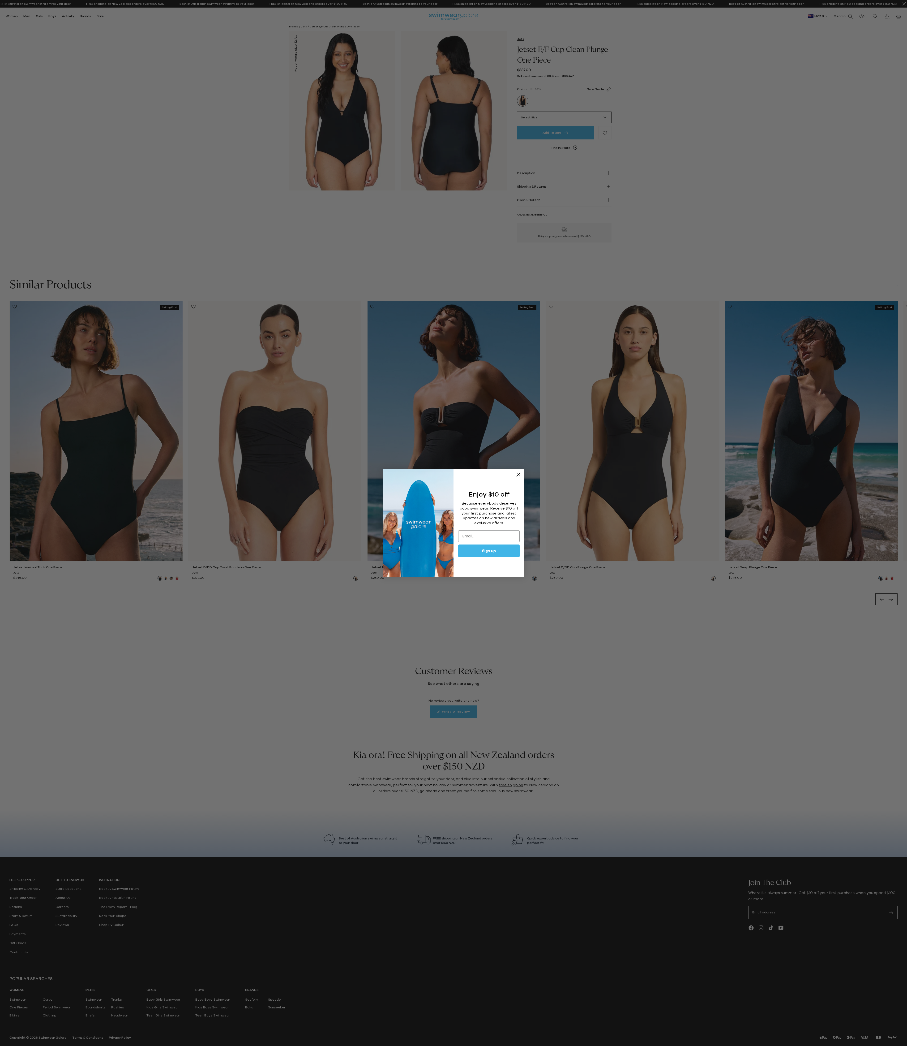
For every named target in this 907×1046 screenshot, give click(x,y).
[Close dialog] (518, 475)
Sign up (489, 550)
